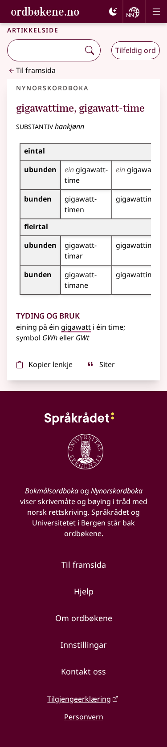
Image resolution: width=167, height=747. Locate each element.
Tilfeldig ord (135, 50)
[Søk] (89, 50)
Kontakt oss (83, 671)
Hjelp (84, 591)
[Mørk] (113, 12)
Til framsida (36, 70)
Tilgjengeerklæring (79, 699)
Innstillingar (83, 644)
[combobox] (44, 50)
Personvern (83, 717)
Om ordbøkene (83, 618)
